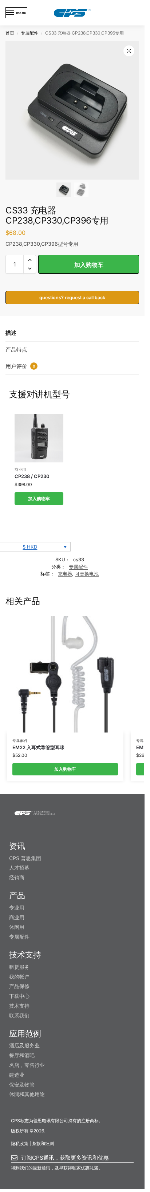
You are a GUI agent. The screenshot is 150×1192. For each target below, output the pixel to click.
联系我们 (19, 1015)
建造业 (16, 1075)
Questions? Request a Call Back (72, 297)
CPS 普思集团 (25, 858)
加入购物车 (88, 264)
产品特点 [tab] (16, 349)
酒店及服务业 (24, 1045)
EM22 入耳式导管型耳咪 (38, 747)
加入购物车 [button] (39, 498)
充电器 (65, 574)
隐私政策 (19, 1143)
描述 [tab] (10, 332)
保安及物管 (22, 1084)
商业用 (20, 469)
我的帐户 (19, 977)
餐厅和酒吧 (22, 1055)
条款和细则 (43, 1143)
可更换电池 (87, 574)
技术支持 (19, 1006)
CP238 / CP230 (32, 476)
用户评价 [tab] (20, 366)
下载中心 (19, 996)
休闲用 (16, 927)
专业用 (16, 907)
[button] (128, 50)
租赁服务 (19, 967)
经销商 (16, 877)
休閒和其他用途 (27, 1094)
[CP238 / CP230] (39, 438)
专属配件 (29, 33)
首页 (9, 33)
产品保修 (19, 986)
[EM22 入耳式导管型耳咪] (65, 674)
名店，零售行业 (27, 1065)
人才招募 (19, 867)
